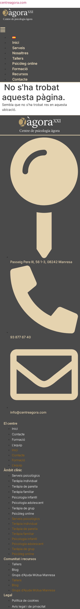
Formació (20, 69)
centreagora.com (13, 2)
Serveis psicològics (26, 475)
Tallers (17, 58)
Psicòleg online (24, 63)
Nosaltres (20, 53)
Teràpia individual (24, 481)
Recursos (20, 74)
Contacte (19, 79)
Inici (15, 42)
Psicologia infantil (24, 497)
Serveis (18, 48)
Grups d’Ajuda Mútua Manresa (33, 575)
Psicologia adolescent (27, 503)
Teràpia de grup (23, 508)
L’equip (17, 445)
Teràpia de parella (25, 486)
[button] (21, 31)
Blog (15, 570)
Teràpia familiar (23, 492)
